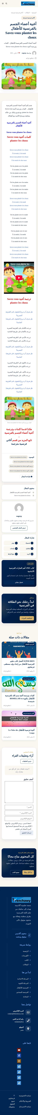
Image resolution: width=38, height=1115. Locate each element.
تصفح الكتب (15, 872)
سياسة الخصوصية (25, 1096)
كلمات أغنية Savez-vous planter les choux (21, 471)
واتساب (13, 548)
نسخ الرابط (12, 554)
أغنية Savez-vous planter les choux (23, 461)
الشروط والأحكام (25, 1101)
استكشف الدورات (26, 618)
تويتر (14, 543)
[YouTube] (19, 1050)
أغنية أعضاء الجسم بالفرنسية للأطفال (20, 492)
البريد (30, 554)
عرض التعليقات (26, 761)
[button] (6, 4)
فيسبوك (29, 543)
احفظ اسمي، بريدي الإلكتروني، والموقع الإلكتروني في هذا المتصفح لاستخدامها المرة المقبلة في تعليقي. (18, 826)
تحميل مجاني (19, 582)
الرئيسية (34, 12)
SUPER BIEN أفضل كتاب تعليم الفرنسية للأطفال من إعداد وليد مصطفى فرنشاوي (19, 664)
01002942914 (19, 1022)
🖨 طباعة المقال (26, 476)
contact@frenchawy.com (16, 1014)
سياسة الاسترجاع (25, 1106)
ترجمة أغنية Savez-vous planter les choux (21, 466)
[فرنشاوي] (28, 4)
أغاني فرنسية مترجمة (17, 12)
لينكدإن (29, 548)
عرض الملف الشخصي (19, 528)
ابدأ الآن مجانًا (28, 872)
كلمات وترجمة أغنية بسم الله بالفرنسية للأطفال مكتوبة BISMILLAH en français (19, 698)
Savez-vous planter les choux (19, 457)
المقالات (27, 12)
